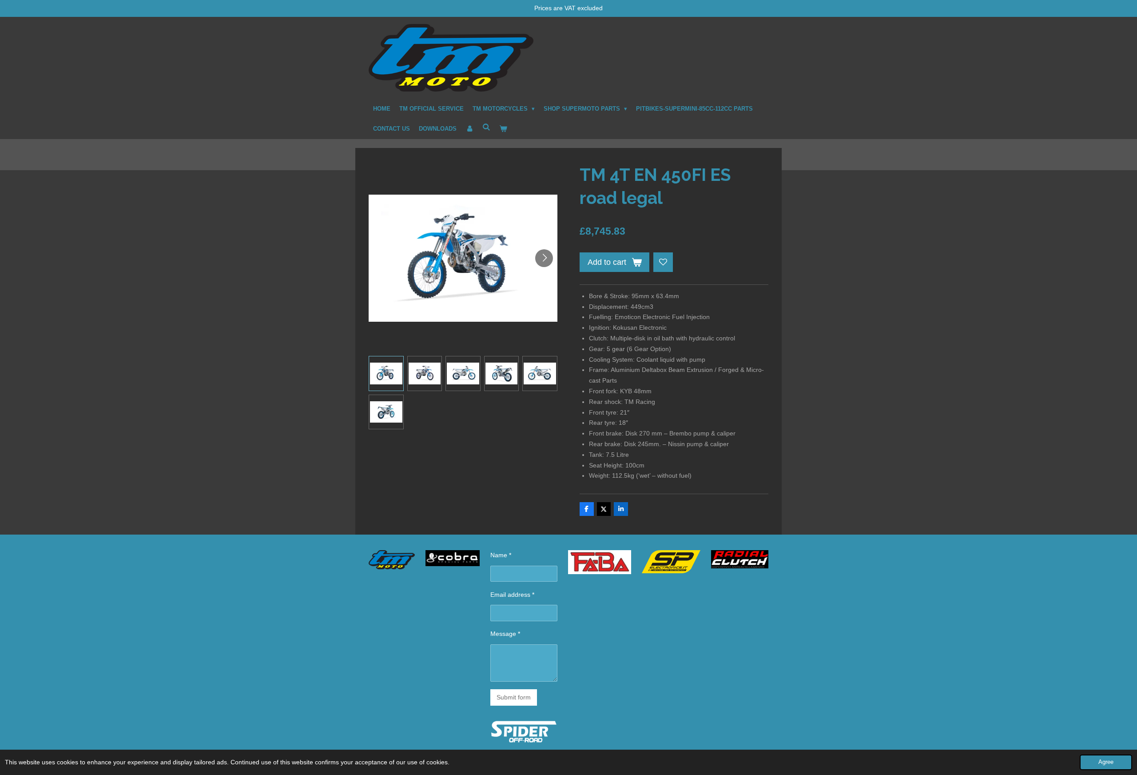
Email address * (512, 594)
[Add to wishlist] (663, 262)
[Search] (486, 127)
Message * (505, 633)
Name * (500, 555)
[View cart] (503, 129)
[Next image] (544, 258)
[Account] (469, 129)
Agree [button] (1105, 762)
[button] (386, 373)
